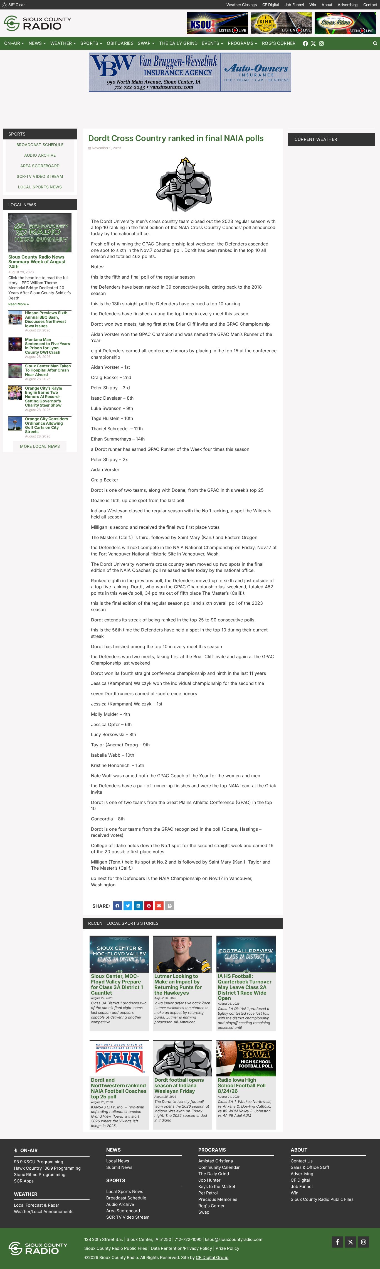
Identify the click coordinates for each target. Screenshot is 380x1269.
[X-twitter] (313, 43)
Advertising (348, 4)
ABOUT (299, 1150)
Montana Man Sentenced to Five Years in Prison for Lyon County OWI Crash (47, 346)
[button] (375, 43)
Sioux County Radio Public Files (115, 1248)
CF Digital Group (212, 1257)
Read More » (18, 304)
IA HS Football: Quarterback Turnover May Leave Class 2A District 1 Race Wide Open (245, 987)
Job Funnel (294, 4)
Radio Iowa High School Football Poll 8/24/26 (242, 1085)
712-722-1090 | (190, 1239)
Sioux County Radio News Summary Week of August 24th (37, 261)
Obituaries (120, 43)
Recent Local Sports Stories (123, 923)
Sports (17, 134)
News (35, 43)
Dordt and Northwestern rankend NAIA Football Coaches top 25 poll (119, 1088)
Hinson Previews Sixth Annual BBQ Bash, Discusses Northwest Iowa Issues (46, 319)
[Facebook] (305, 43)
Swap (144, 43)
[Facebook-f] (337, 1242)
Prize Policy (227, 1248)
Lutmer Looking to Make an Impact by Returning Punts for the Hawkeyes (178, 984)
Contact (370, 4)
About (327, 4)
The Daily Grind (178, 43)
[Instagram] (321, 43)
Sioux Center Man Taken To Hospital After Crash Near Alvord (48, 370)
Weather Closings (241, 4)
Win (312, 4)
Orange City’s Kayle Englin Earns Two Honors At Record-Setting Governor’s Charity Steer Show (43, 397)
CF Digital (270, 4)
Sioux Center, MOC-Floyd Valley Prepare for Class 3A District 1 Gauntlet (117, 984)
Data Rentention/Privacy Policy (181, 1248)
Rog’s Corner (279, 43)
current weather (316, 139)
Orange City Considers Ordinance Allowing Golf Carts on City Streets (46, 425)
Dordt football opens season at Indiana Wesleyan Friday (179, 1085)
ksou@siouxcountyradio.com (233, 1239)
